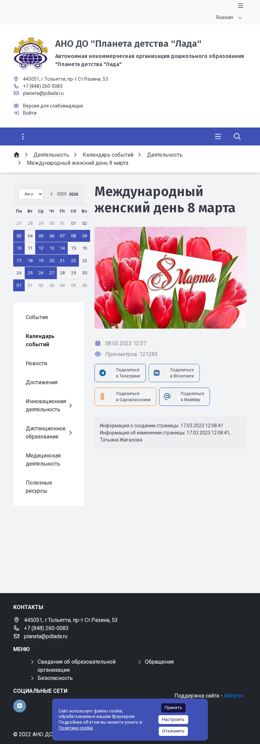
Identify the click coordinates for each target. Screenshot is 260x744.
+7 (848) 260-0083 (43, 86)
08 (73, 235)
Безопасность (55, 678)
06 (51, 235)
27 (51, 272)
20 (51, 260)
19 (41, 260)
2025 (61, 193)
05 (41, 235)
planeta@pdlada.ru (43, 93)
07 (62, 235)
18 (30, 260)
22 (73, 260)
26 (41, 272)
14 (62, 248)
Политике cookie (76, 727)
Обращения (159, 662)
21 (62, 260)
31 (19, 285)
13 (51, 248)
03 (19, 235)
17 (19, 260)
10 (19, 248)
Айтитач (233, 695)
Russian (224, 17)
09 (84, 235)
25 (30, 272)
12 (41, 248)
